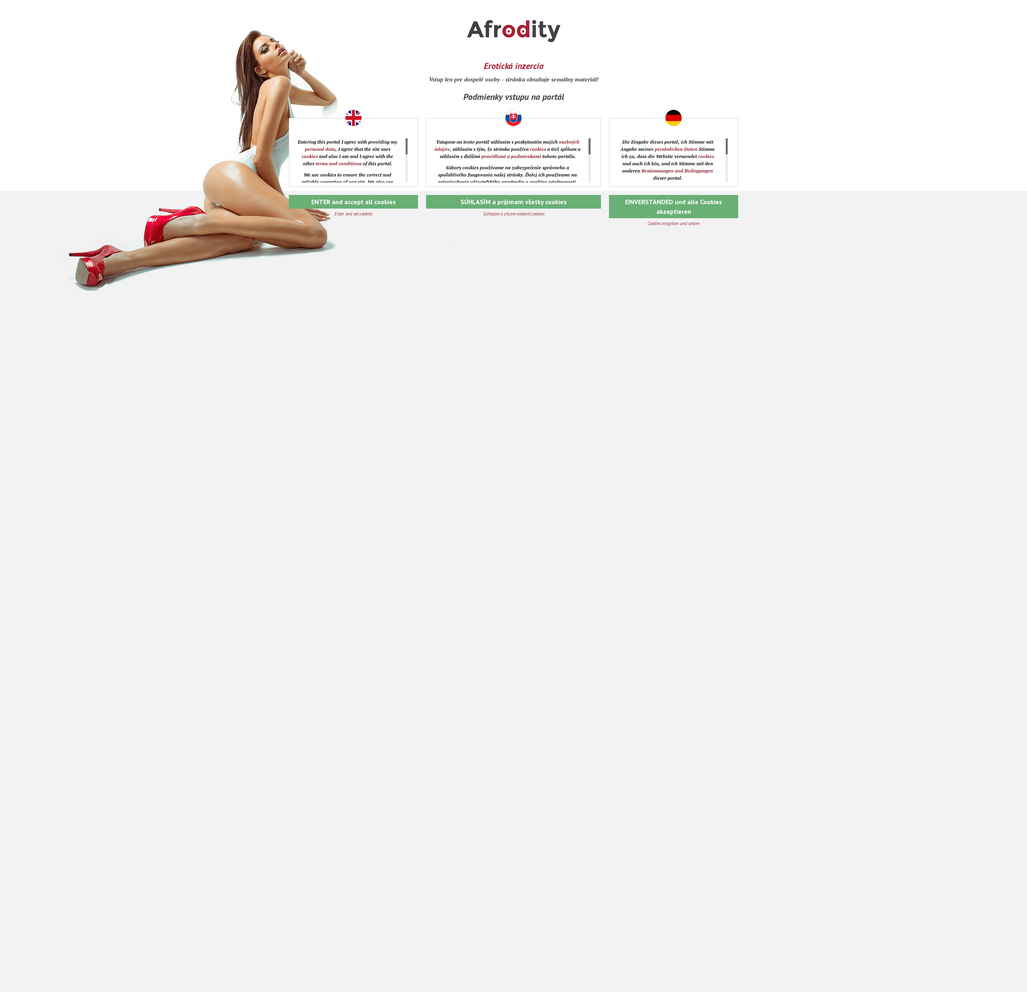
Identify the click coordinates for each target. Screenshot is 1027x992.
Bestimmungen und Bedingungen (677, 171)
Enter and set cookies (353, 214)
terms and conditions (338, 163)
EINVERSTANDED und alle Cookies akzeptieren (673, 206)
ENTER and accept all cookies (353, 202)
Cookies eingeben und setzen (673, 223)
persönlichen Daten (676, 149)
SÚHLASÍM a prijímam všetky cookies (514, 202)
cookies (310, 156)
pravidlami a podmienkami (511, 156)
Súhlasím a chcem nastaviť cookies (513, 214)
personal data (320, 149)
